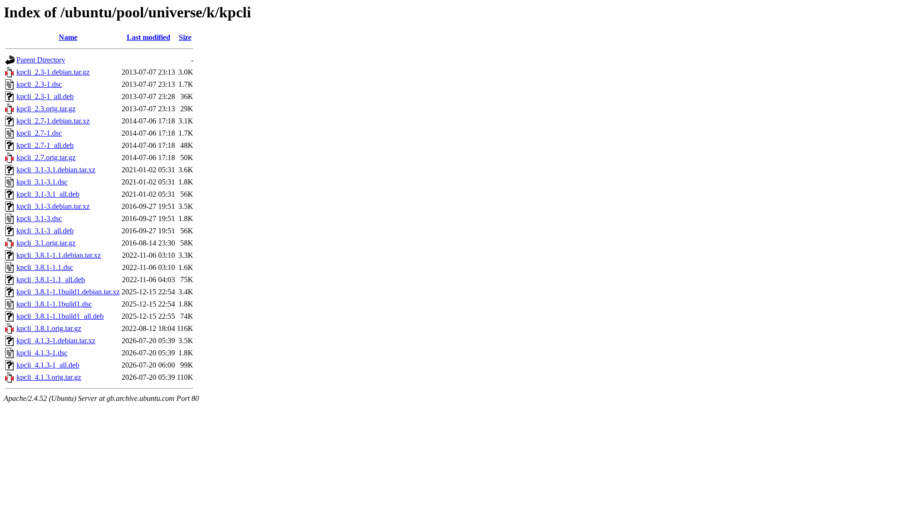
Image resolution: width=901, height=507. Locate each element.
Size (185, 37)
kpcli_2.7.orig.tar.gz (46, 157)
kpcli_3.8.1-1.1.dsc (44, 267)
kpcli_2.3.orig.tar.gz (46, 109)
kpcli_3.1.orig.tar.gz (46, 243)
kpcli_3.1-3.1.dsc (42, 182)
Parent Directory (40, 60)
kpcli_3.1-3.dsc (39, 219)
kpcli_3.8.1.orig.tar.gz (48, 328)
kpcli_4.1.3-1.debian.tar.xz (55, 341)
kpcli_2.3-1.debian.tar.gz (53, 72)
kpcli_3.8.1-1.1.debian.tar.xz (58, 255)
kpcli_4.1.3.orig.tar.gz (48, 377)
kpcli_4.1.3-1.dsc (42, 353)
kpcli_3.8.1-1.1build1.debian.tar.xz (68, 292)
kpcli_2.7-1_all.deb (45, 145)
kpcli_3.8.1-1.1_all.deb (50, 280)
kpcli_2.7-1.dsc (39, 133)
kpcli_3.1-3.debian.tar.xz (53, 206)
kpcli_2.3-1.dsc (39, 84)
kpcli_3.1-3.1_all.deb (47, 194)
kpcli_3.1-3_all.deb (45, 231)
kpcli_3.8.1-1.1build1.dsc (54, 304)
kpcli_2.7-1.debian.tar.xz (53, 121)
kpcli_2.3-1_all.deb (45, 96)
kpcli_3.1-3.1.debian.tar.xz (55, 170)
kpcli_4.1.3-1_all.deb (47, 365)
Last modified (148, 37)
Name (68, 37)
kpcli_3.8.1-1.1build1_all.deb (60, 316)
